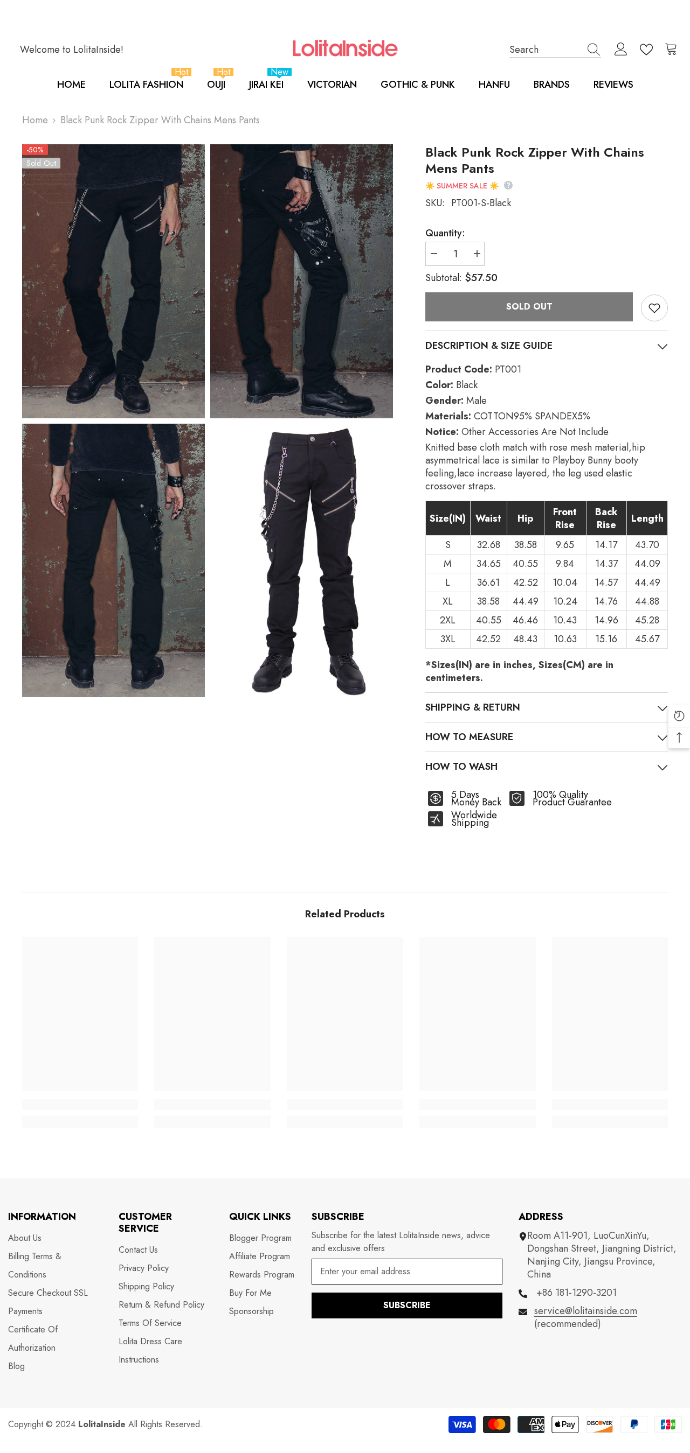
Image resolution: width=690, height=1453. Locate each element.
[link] (80, 1104)
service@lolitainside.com (585, 1311)
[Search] (555, 49)
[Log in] (621, 49)
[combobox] (545, 49)
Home (35, 120)
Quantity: (445, 233)
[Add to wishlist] (654, 307)
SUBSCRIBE (407, 1305)
